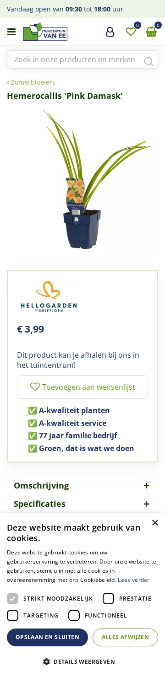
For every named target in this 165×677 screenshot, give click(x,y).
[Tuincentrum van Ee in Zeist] (73, 31)
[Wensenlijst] (131, 32)
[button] (82, 661)
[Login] (110, 35)
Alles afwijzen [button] (125, 637)
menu (11, 32)
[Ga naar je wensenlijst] (131, 32)
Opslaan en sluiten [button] (47, 637)
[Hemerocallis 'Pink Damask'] (82, 181)
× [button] (154, 523)
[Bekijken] (151, 32)
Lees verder (133, 580)
